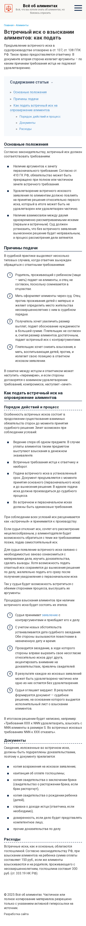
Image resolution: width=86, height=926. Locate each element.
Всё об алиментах (40, 5)
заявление (50, 615)
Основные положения (30, 92)
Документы (27, 123)
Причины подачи (25, 99)
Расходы (25, 129)
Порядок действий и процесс (40, 116)
